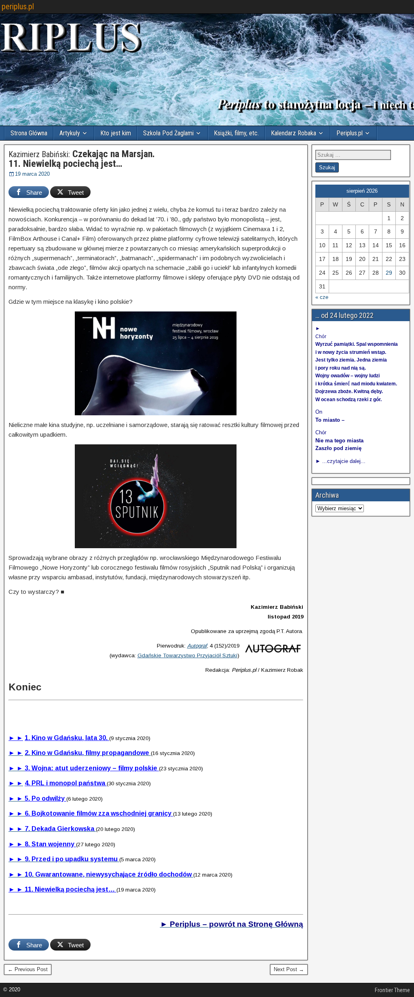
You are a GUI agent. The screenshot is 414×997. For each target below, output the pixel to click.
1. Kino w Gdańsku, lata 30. (67, 737)
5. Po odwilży (45, 798)
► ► (15, 737)
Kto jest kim (115, 133)
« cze (321, 297)
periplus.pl (18, 6)
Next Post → (289, 969)
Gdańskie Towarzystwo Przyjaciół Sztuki (187, 655)
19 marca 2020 (32, 174)
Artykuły (69, 133)
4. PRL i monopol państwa (66, 783)
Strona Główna (29, 133)
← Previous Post (28, 969)
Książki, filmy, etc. (236, 133)
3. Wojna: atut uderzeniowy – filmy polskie (92, 768)
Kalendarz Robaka (293, 133)
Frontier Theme (392, 990)
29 (389, 272)
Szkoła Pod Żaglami (168, 133)
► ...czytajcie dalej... (340, 461)
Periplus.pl (349, 133)
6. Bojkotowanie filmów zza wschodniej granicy (99, 813)
